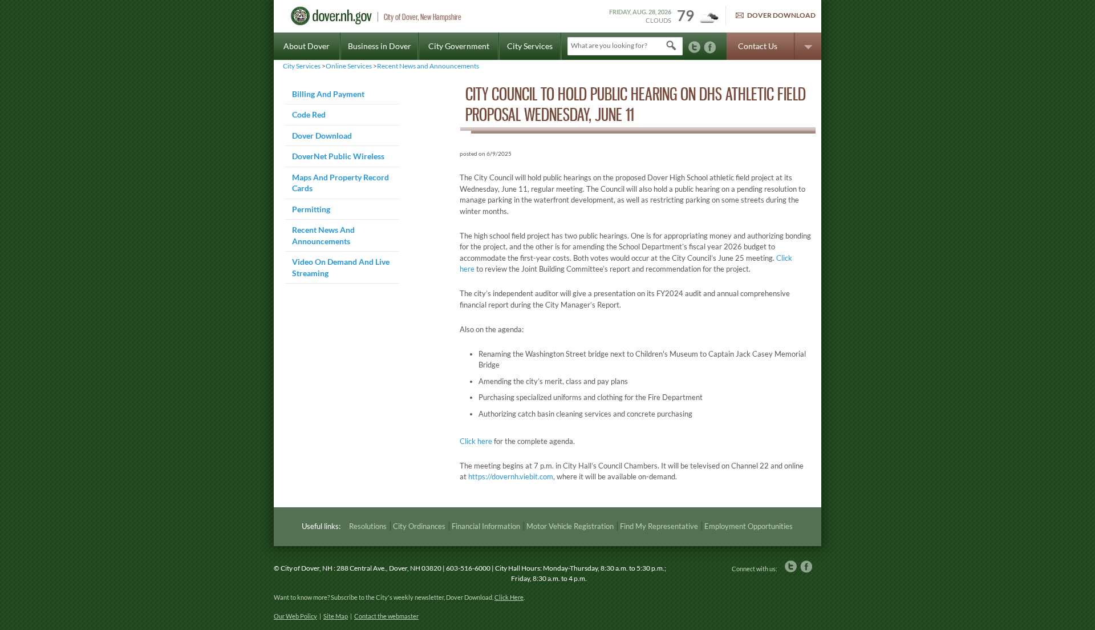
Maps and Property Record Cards (340, 182)
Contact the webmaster (386, 616)
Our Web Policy (295, 616)
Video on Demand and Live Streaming (341, 267)
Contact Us (757, 46)
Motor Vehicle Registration (570, 526)
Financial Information (486, 526)
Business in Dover (379, 46)
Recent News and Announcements (428, 66)
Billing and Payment (328, 94)
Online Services (349, 66)
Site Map (335, 616)
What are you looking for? (609, 45)
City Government (458, 46)
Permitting (311, 209)
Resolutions (368, 526)
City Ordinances (419, 526)
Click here (476, 441)
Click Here (509, 597)
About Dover (306, 46)
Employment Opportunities (748, 526)
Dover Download (781, 15)
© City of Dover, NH (303, 568)
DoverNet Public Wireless (338, 156)
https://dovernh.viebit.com (510, 476)
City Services (530, 46)
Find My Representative (659, 526)
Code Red (309, 114)
